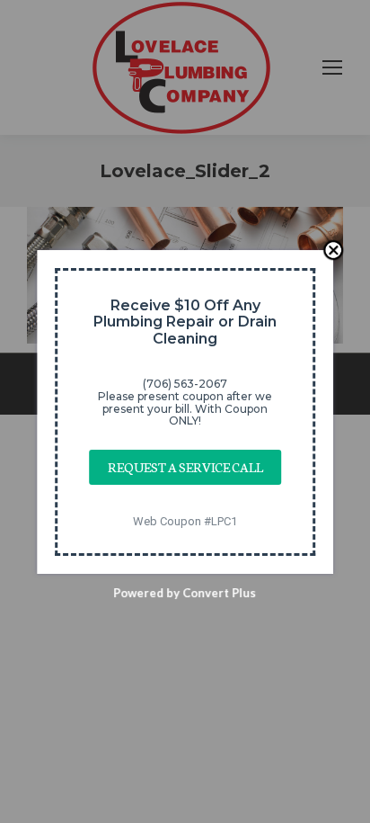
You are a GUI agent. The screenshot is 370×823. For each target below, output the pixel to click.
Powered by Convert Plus (185, 592)
